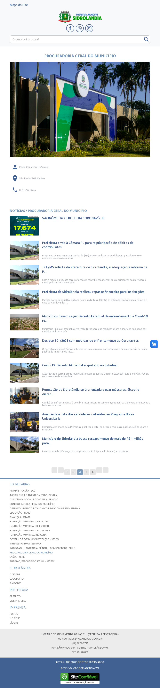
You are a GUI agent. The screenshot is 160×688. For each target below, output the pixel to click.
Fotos (14, 614)
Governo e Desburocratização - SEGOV (34, 539)
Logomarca (17, 578)
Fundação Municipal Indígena (28, 535)
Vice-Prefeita (18, 601)
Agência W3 (91, 668)
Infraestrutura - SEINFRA (25, 543)
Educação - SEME (20, 512)
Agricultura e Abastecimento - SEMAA (33, 495)
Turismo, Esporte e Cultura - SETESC (32, 561)
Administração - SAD (22, 490)
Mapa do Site (19, 5)
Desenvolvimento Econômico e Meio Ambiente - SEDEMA (45, 508)
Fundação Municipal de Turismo (30, 530)
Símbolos (15, 583)
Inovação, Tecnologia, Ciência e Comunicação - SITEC (42, 548)
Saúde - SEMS (17, 557)
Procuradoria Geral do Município (31, 552)
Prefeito (15, 596)
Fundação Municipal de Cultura (29, 521)
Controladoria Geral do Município (32, 504)
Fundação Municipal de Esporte (30, 526)
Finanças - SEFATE (20, 517)
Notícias (15, 618)
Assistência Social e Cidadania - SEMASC (34, 499)
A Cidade (15, 574)
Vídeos (14, 622)
